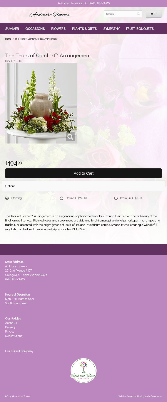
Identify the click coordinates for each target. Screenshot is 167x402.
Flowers (58, 28)
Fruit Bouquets (140, 28)
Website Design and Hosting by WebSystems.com (140, 396)
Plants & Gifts (84, 28)
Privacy (9, 331)
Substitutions (13, 336)
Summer (12, 28)
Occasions (35, 28)
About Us (11, 323)
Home (8, 38)
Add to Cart (84, 173)
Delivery (10, 327)
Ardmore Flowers (50, 14)
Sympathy (111, 28)
